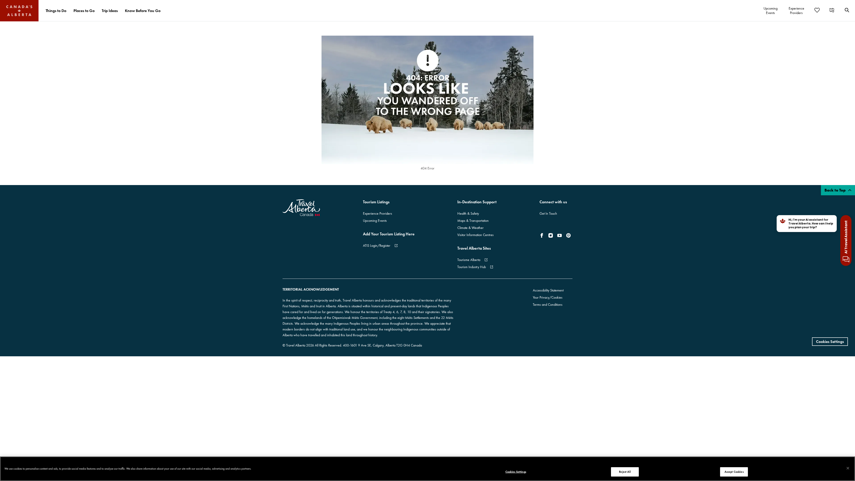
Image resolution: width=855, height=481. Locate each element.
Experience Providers (377, 213)
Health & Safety (468, 213)
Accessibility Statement (548, 290)
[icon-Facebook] (542, 235)
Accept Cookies (734, 472)
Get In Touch (548, 213)
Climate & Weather (470, 227)
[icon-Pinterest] (568, 235)
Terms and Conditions (547, 304)
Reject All (625, 472)
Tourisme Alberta (468, 259)
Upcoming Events (375, 220)
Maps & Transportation (473, 220)
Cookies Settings (830, 341)
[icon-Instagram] (551, 235)
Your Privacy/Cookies (547, 297)
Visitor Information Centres (475, 234)
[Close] (848, 468)
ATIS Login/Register (376, 245)
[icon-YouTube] (560, 235)
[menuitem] (56, 10)
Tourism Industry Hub (471, 267)
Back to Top (835, 190)
